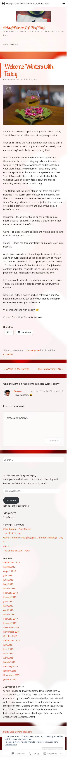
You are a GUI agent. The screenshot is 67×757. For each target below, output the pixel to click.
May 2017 (8, 605)
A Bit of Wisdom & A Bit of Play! (24, 27)
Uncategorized (34, 350)
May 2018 (8, 584)
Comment (53, 440)
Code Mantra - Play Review (17, 528)
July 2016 (7, 644)
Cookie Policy (11, 744)
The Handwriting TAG (51, 368)
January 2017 (9, 623)
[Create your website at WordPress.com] (33, 3)
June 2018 (8, 579)
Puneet (18, 391)
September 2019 (11, 562)
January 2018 (9, 597)
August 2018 (9, 571)
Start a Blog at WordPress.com (17, 731)
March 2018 (9, 588)
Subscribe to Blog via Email (19, 475)
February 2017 (10, 618)
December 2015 (11, 675)
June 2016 (8, 649)
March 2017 (9, 614)
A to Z (6, 546)
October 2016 (10, 636)
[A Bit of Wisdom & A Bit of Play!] (33, 16)
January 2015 (9, 679)
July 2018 (7, 575)
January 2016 (9, 670)
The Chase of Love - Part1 (16, 550)
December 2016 (11, 627)
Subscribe (11, 500)
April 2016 (8, 657)
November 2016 (11, 631)
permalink (8, 354)
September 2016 (11, 640)
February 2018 (10, 592)
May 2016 (8, 653)
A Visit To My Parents (16, 368)
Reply (61, 391)
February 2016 (10, 666)
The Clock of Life (11, 533)
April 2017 (8, 610)
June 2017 (8, 601)
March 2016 (9, 662)
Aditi (36, 79)
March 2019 (9, 566)
